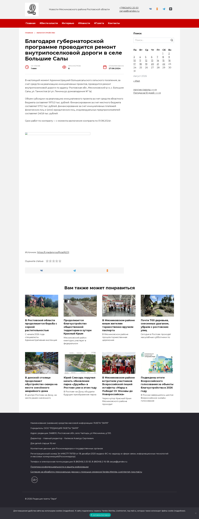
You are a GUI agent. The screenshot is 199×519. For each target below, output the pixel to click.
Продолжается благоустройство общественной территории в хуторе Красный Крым (78, 327)
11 (140, 60)
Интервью (68, 23)
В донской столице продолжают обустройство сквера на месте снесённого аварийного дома (41, 384)
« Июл (136, 81)
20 (152, 64)
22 (163, 64)
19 (146, 64)
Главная (30, 23)
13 (152, 60)
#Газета (99, 23)
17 (134, 64)
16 (169, 60)
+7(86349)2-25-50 (128, 8)
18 (140, 64)
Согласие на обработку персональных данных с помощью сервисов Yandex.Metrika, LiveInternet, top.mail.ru (86, 472)
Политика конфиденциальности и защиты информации (59, 467)
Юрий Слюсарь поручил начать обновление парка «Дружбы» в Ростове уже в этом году (80, 382)
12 (146, 60)
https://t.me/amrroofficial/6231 (53, 252)
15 (163, 60)
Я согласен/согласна (100, 515)
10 (134, 60)
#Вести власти (49, 23)
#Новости (84, 23)
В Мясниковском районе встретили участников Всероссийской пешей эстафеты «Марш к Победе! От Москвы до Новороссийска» (118, 386)
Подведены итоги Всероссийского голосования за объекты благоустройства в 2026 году (157, 384)
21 (158, 64)
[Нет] (195, 513)
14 (158, 60)
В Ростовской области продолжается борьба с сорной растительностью (41, 325)
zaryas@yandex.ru (129, 11)
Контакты (114, 23)
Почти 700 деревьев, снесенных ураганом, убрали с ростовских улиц (155, 325)
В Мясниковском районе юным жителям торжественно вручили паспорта (118, 325)
